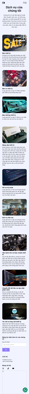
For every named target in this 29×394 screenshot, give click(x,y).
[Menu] (26, 2)
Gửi (6, 350)
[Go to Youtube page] (13, 368)
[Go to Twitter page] (3, 368)
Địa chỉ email (6, 342)
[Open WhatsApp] (25, 390)
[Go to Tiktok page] (8, 368)
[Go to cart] (24, 3)
